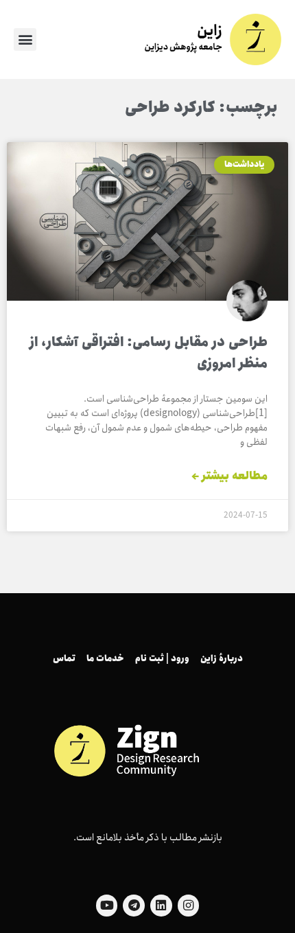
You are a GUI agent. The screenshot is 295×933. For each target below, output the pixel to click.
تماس (64, 659)
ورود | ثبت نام (162, 659)
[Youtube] (107, 906)
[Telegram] (134, 906)
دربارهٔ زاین (221, 659)
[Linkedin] (161, 906)
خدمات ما (105, 659)
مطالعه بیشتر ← (229, 476)
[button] (25, 39)
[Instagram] (189, 906)
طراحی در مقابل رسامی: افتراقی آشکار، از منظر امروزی (149, 354)
